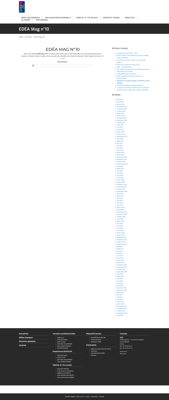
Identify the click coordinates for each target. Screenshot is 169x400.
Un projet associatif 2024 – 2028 (127, 53)
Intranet (22, 345)
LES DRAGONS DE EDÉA (98, 353)
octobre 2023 (121, 111)
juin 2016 (120, 279)
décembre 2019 (122, 185)
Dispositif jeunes (93, 334)
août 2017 (120, 247)
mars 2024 (120, 102)
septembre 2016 (122, 272)
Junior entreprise (96, 339)
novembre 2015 (122, 290)
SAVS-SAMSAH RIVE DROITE (65, 375)
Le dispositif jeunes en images (126, 74)
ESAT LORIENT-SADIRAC (64, 346)
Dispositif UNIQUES (63, 369)
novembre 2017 (122, 240)
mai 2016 (120, 281)
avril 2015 (120, 299)
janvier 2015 (121, 304)
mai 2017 (120, 253)
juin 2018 (120, 224)
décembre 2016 (122, 265)
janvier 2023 (121, 116)
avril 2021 (120, 148)
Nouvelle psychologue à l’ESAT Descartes (130, 85)
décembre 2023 (122, 107)
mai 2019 (120, 201)
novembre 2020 (122, 159)
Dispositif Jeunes (111, 18)
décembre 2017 (122, 237)
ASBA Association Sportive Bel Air (101, 349)
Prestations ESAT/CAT (62, 351)
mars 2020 (120, 178)
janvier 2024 (121, 104)
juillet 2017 (120, 249)
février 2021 (121, 152)
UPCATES (93, 355)
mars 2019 (120, 205)
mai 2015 (120, 297)
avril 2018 (120, 228)
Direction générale (30, 18)
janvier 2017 (121, 263)
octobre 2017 (121, 242)
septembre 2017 (122, 244)
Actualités (28, 37)
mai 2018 (120, 226)
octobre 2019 (121, 189)
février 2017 (121, 260)
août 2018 (120, 219)
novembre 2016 (122, 267)
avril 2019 (120, 203)
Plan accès (123, 353)
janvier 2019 (121, 210)
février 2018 (121, 233)
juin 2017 (120, 251)
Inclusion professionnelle (58, 18)
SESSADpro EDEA (96, 342)
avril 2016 (120, 283)
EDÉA (21, 37)
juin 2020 (120, 171)
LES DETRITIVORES (62, 348)
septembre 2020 (122, 164)
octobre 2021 (121, 134)
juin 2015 (120, 295)
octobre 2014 (121, 311)
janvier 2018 (121, 235)
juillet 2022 (120, 125)
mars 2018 (120, 230)
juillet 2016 (120, 276)
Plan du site (79, 396)
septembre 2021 (122, 136)
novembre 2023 (122, 109)
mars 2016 (120, 286)
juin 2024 (120, 100)
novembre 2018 (122, 214)
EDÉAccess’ (130, 18)
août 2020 (120, 166)
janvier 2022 (121, 132)
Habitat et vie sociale (87, 18)
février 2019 (121, 207)
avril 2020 (120, 175)
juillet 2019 (120, 196)
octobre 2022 (121, 123)
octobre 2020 (121, 162)
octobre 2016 (121, 269)
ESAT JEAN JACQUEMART (64, 344)
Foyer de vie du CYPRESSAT (65, 371)
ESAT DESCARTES (62, 339)
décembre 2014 (122, 306)
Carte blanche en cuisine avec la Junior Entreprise (132, 90)
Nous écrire (123, 351)
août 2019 (120, 194)
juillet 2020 (120, 168)
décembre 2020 (122, 157)
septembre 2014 (122, 313)
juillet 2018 (120, 221)
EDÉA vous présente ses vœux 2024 (128, 65)
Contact (87, 396)
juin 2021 (120, 143)
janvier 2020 (121, 182)
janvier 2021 (121, 155)
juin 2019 (120, 198)
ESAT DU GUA (61, 342)
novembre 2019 (122, 187)
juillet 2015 (120, 292)
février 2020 (121, 180)
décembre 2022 (122, 118)
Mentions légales (70, 396)
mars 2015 (120, 302)
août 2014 (120, 315)
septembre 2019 (122, 191)
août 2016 (120, 274)
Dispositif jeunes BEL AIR (98, 337)
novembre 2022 (122, 120)
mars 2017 (120, 258)
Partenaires (42, 20)
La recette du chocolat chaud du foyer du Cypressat (133, 88)
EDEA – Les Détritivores (124, 67)
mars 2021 (120, 150)
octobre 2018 (121, 217)
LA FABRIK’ (26, 20)
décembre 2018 (122, 212)
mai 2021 (120, 146)
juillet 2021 (120, 141)
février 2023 (121, 113)
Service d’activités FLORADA (65, 377)
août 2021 (120, 139)
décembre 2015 (122, 288)
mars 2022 (120, 129)
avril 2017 (120, 256)
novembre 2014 (122, 308)
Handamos (94, 351)
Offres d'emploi (26, 337)
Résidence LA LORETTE (64, 373)
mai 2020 (120, 173)
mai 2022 (120, 127)
